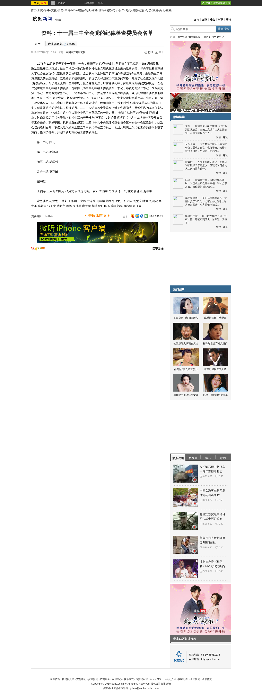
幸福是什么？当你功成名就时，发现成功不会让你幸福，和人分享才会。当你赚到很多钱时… (206, 183)
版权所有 (166, 683)
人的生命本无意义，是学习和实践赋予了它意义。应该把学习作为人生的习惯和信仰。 (206, 165)
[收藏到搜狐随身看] (146, 216)
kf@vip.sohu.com (210, 659)
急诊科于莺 (191, 215)
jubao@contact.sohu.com (144, 688)
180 (221, 523)
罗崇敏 (189, 162)
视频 (81, 10)
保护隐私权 (142, 679)
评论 (228, 19)
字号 (161, 52)
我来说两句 (61, 44)
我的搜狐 (89, 3)
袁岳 (187, 126)
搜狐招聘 (93, 679)
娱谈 (88, 10)
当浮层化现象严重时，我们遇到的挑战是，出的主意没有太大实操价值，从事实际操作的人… (206, 129)
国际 (204, 19)
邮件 (100, 3)
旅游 (155, 10)
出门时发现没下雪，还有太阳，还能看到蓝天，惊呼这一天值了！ (206, 219)
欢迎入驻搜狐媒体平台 (218, 3)
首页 (33, 10)
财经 (94, 10)
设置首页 (55, 679)
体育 (67, 10)
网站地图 (183, 679)
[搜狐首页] (40, 3)
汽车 (115, 10)
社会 (212, 19)
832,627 (207, 476)
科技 (108, 10)
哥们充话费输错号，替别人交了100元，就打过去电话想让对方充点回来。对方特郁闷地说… (206, 201)
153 (221, 476)
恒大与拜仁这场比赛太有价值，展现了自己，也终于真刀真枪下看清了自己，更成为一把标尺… (206, 147)
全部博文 (207, 679)
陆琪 (187, 180)
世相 (101, 10)
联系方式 (129, 679)
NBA (74, 10)
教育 (142, 10)
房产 (121, 10)
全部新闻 (195, 679)
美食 (162, 10)
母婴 (148, 10)
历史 (60, 10)
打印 (150, 52)
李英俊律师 (191, 197)
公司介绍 (171, 679)
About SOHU (157, 679)
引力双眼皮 (218, 37)
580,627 (207, 523)
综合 (58, 19)
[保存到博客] (156, 215)
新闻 (40, 10)
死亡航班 (183, 37)
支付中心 (81, 679)
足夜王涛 (190, 144)
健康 (135, 10)
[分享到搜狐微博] (132, 216)
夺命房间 (206, 37)
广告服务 (105, 679)
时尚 (128, 10)
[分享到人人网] (141, 216)
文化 (54, 10)
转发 (218, 137)
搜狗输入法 (68, 679)
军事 (47, 10)
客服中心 (117, 679)
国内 (196, 19)
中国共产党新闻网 (76, 52)
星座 (169, 10)
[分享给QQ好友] (137, 216)
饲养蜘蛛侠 (194, 37)
